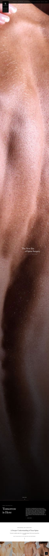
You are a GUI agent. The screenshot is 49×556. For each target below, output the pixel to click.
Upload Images (5, 11)
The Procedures (27, 1)
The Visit (42, 1)
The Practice (15, 1)
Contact (46, 1)
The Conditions (20, 1)
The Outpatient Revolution (35, 1)
